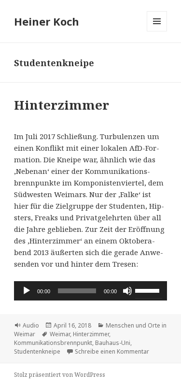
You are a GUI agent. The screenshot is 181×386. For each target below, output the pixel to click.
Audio (31, 325)
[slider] (148, 290)
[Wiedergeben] (26, 291)
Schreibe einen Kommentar (112, 351)
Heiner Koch (46, 21)
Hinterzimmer (61, 105)
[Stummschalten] (127, 291)
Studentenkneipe (37, 351)
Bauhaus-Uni (112, 343)
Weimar (60, 334)
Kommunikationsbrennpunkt (53, 343)
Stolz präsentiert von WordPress (59, 375)
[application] (90, 290)
